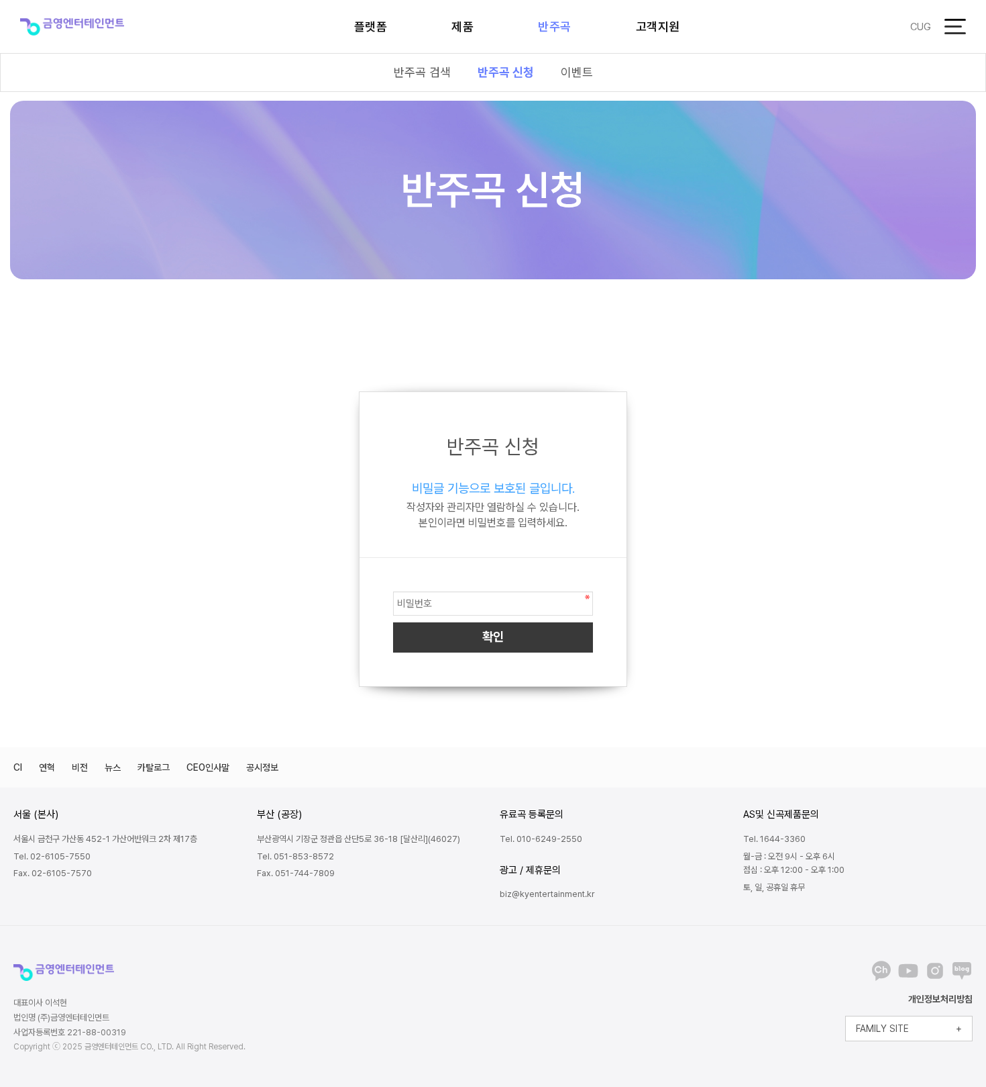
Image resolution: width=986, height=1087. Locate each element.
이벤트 (577, 72)
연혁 (47, 767)
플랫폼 (371, 26)
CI (17, 767)
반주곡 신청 (506, 72)
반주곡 (554, 26)
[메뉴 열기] (955, 26)
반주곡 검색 (422, 72)
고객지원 (658, 26)
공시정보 (262, 767)
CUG (920, 27)
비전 (80, 767)
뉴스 (113, 767)
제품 (462, 26)
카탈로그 (154, 767)
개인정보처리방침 (940, 999)
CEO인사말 (207, 767)
